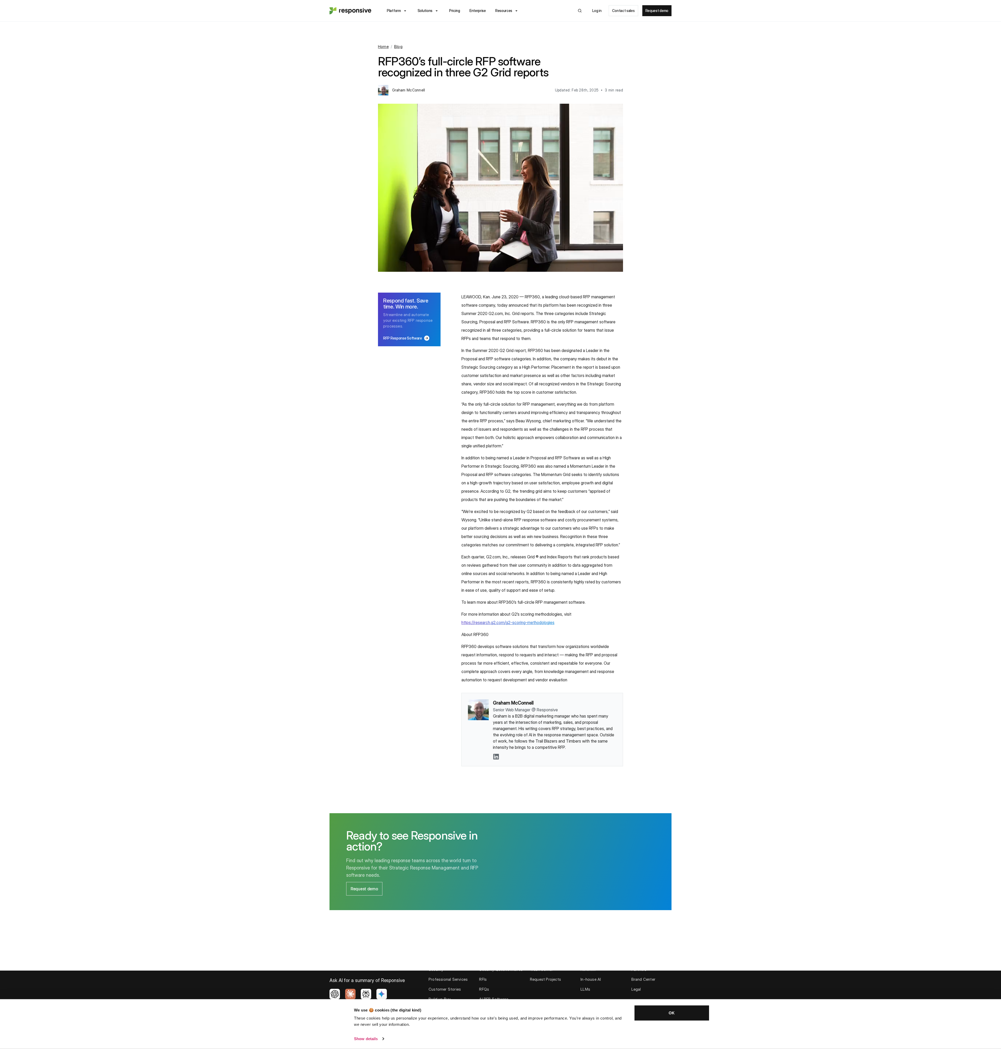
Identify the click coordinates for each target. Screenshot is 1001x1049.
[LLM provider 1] (334, 994)
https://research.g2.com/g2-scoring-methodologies (507, 622)
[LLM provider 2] (350, 994)
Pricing (454, 10)
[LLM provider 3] (366, 994)
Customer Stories (445, 989)
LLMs (585, 989)
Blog (398, 46)
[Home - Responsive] (350, 10)
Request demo (656, 10)
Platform (394, 10)
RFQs (484, 989)
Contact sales (623, 10)
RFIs (483, 979)
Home (383, 46)
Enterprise (477, 10)
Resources (503, 10)
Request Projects (545, 979)
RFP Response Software (406, 338)
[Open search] (580, 10)
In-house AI (591, 979)
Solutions (425, 10)
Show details (366, 1038)
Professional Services (448, 979)
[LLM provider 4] (381, 994)
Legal (636, 989)
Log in (596, 10)
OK (672, 1013)
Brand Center (643, 979)
